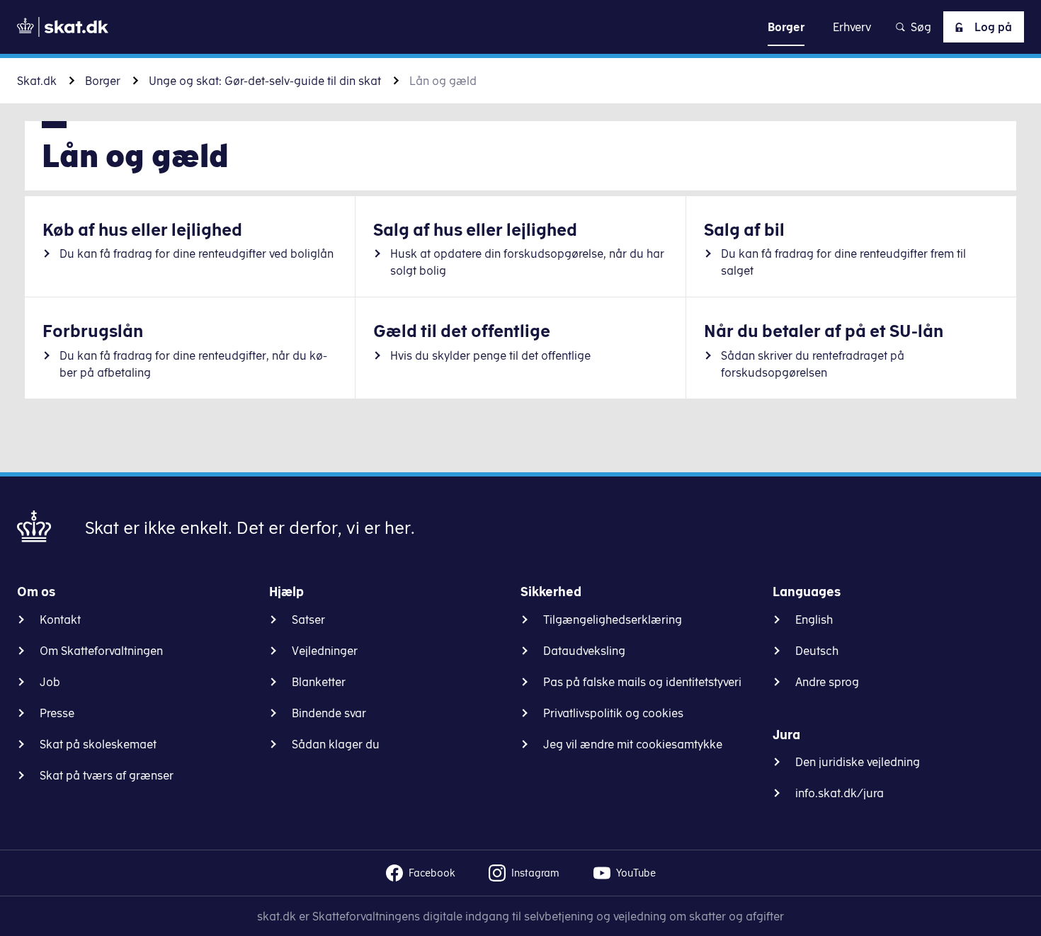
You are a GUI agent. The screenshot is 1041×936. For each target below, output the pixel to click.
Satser (308, 619)
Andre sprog (827, 681)
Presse (57, 713)
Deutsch (816, 650)
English (814, 619)
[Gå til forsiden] (62, 27)
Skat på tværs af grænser (107, 775)
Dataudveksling (584, 650)
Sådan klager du (336, 744)
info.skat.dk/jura (839, 793)
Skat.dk (37, 80)
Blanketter (319, 681)
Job (50, 681)
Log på (993, 27)
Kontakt (60, 619)
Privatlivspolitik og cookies (613, 713)
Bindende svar (329, 713)
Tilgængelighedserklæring (612, 619)
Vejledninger (325, 650)
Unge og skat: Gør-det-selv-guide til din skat (265, 80)
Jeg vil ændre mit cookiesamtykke (632, 744)
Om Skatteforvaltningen (101, 650)
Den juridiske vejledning (857, 761)
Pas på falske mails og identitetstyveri (642, 681)
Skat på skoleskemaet (98, 744)
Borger (102, 80)
